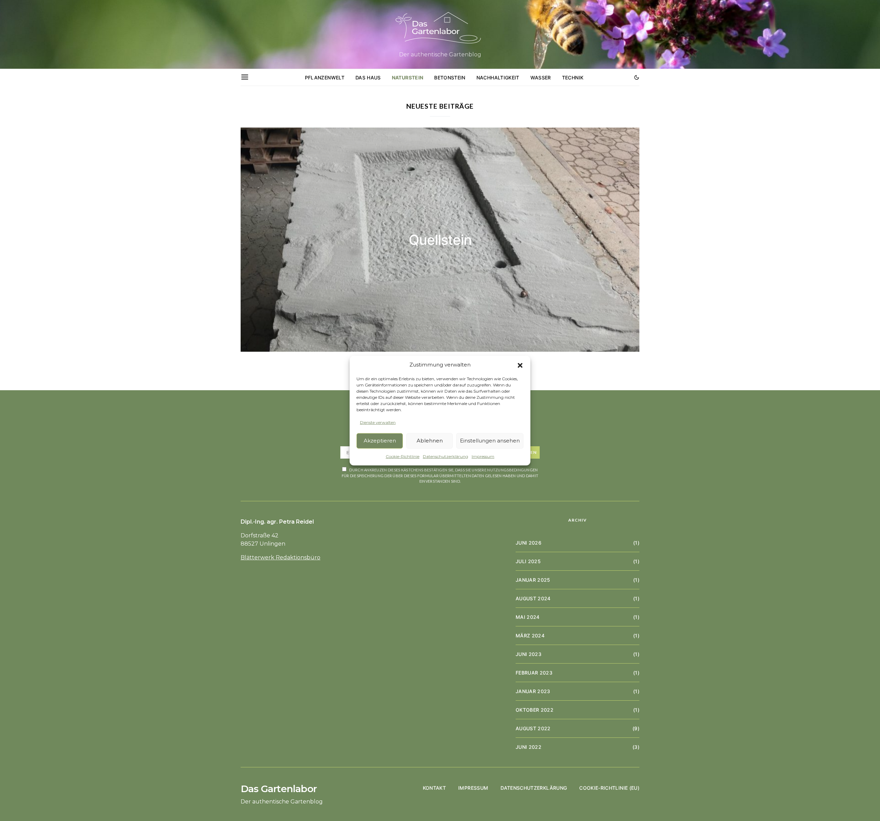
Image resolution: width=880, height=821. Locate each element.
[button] (520, 364)
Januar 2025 (533, 580)
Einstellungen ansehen (490, 440)
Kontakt (434, 788)
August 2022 (533, 728)
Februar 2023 (534, 673)
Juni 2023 (528, 654)
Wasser (540, 77)
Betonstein (449, 77)
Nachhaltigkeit (497, 77)
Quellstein (440, 239)
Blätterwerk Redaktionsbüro (280, 557)
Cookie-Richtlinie (402, 456)
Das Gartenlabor (279, 788)
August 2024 (533, 598)
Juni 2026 (528, 543)
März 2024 (530, 635)
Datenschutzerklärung (445, 456)
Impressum (483, 456)
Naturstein (408, 77)
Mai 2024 (528, 617)
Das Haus (368, 77)
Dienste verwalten (378, 422)
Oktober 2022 (534, 710)
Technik (572, 77)
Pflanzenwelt (324, 77)
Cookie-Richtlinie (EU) (609, 788)
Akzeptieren (380, 440)
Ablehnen (430, 440)
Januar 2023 (533, 691)
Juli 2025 (528, 561)
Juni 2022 (528, 747)
